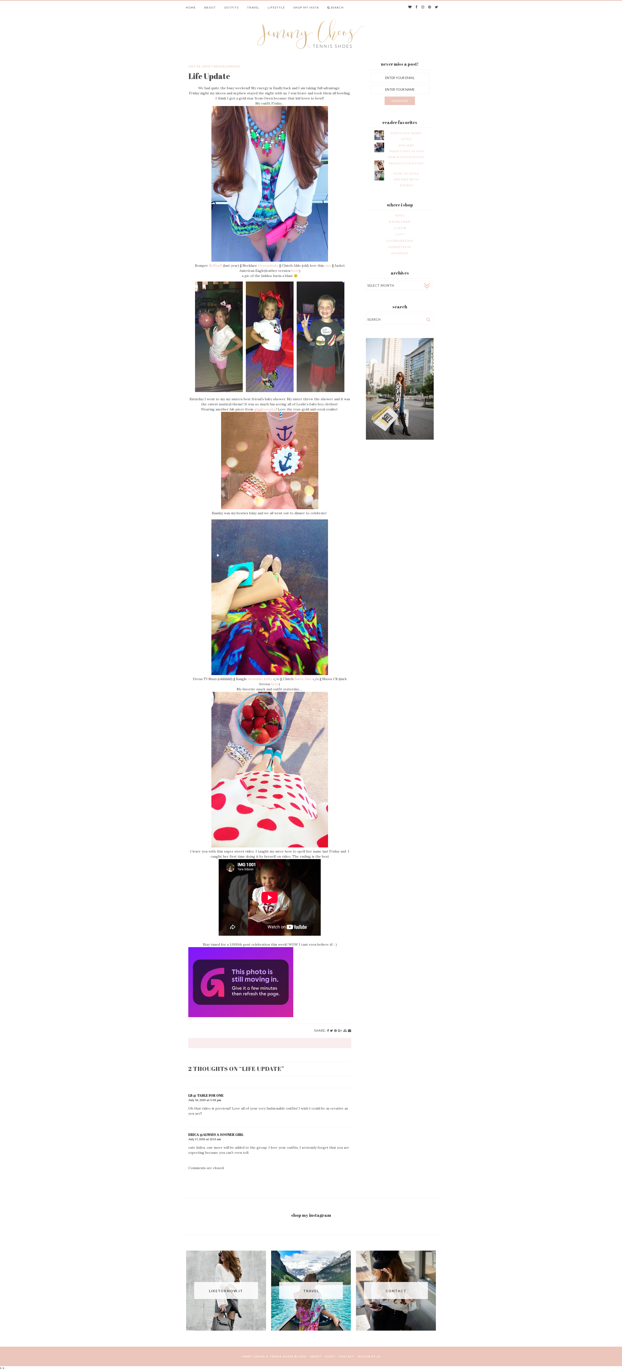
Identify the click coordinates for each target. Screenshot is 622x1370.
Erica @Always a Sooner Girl (215, 1134)
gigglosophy (265, 409)
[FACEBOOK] (416, 7)
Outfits (231, 7)
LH (379, 1356)
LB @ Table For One (206, 1095)
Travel (253, 7)
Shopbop (399, 253)
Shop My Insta (306, 7)
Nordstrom (400, 247)
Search (337, 7)
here (295, 270)
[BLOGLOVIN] (410, 7)
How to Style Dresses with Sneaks (406, 179)
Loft (400, 234)
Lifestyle (276, 7)
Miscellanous (227, 66)
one (328, 265)
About (210, 7)
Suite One (303, 679)
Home (191, 7)
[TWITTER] (437, 7)
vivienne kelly (260, 679)
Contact (346, 1356)
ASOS (400, 215)
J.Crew (399, 228)
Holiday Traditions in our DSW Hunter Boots (406, 151)
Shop (330, 1356)
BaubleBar (399, 221)
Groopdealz (268, 265)
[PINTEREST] (430, 7)
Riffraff (216, 265)
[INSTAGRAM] (423, 7)
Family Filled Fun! (406, 163)
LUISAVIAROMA (400, 240)
